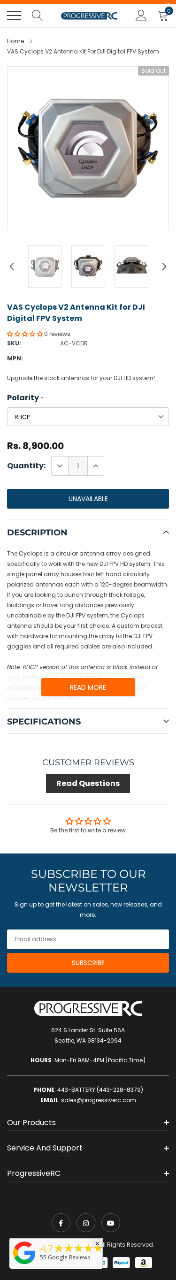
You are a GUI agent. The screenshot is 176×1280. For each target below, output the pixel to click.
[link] (61, 1222)
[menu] (14, 15)
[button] (25, 334)
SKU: (14, 343)
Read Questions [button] (88, 783)
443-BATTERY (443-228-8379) (100, 1090)
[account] (141, 15)
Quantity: (26, 466)
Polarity (25, 398)
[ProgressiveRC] (24, 1265)
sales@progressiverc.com (98, 1100)
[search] (37, 15)
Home (15, 41)
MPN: (15, 358)
